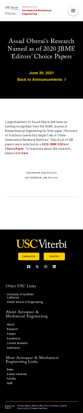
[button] (73, 10)
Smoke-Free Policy (39, 408)
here (24, 153)
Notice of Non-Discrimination (45, 406)
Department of (37, 10)
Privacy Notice (23, 406)
